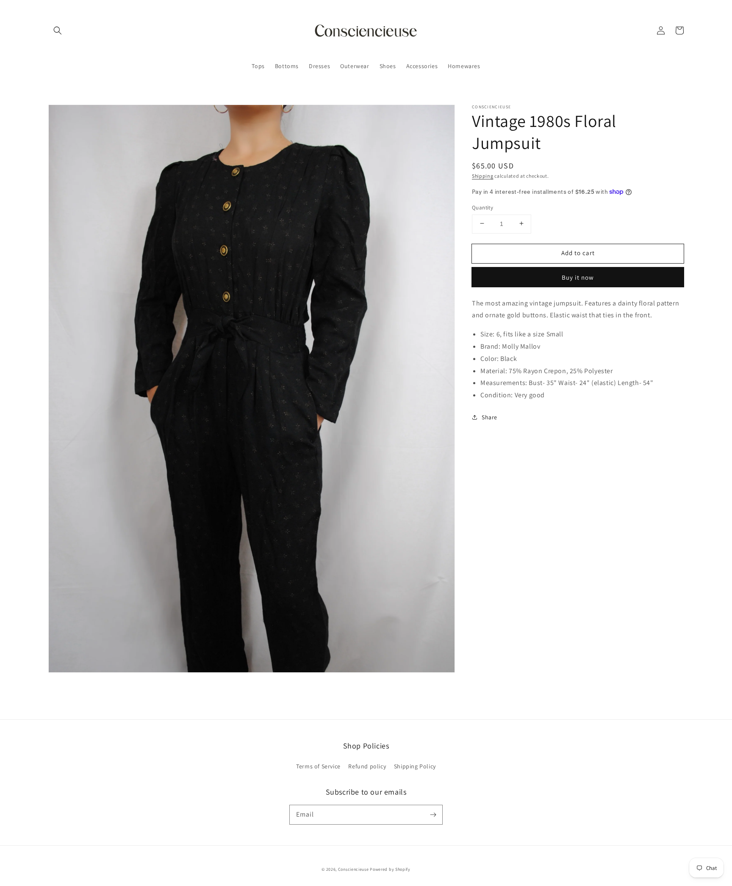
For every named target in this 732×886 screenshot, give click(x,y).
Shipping (483, 176)
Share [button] (489, 417)
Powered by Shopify (390, 869)
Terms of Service (318, 766)
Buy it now (578, 277)
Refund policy (367, 766)
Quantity (482, 207)
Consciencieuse (353, 869)
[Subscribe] (433, 814)
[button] (57, 30)
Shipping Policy (415, 766)
